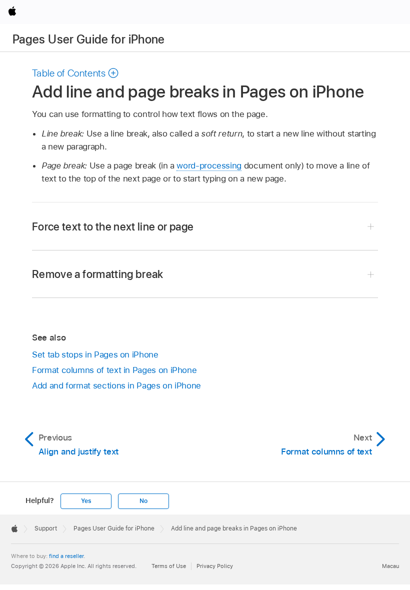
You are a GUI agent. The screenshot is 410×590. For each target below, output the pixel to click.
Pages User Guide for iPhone (88, 39)
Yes (86, 501)
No (144, 501)
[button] (75, 73)
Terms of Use (169, 566)
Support (45, 528)
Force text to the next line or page (113, 226)
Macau (390, 566)
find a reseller (66, 556)
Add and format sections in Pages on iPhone (116, 385)
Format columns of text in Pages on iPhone (114, 370)
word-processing (209, 165)
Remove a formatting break (98, 274)
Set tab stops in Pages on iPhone (95, 355)
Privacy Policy (214, 566)
